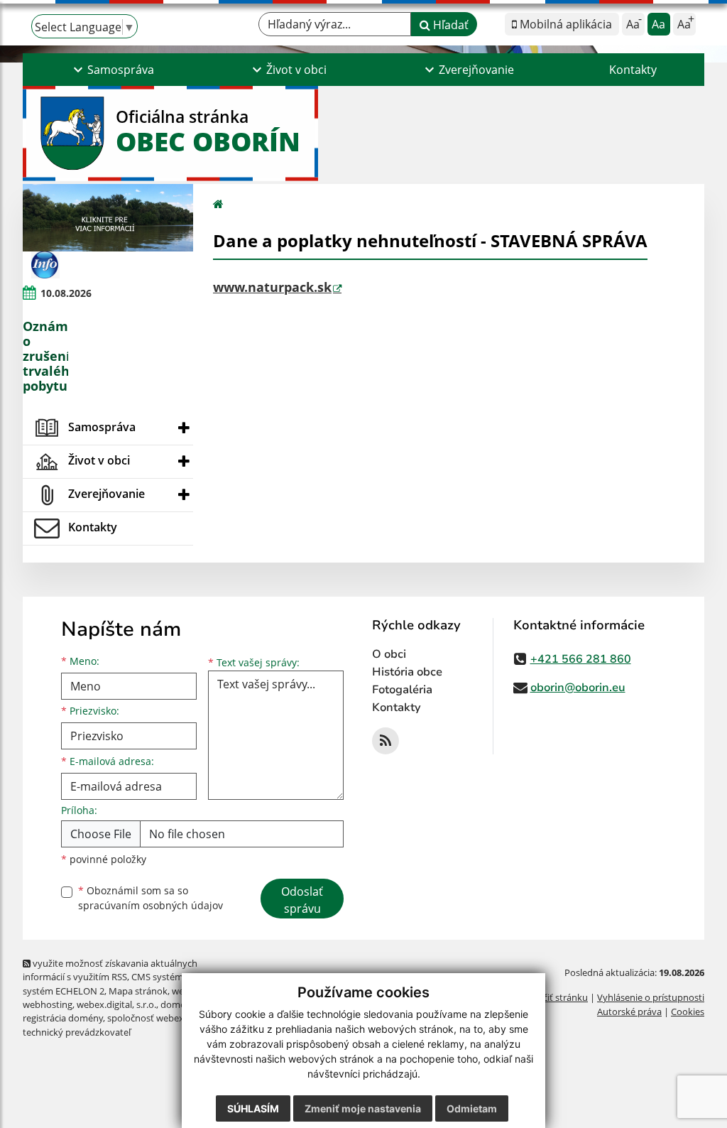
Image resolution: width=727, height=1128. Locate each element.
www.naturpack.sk (272, 286)
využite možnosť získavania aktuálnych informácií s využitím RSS (110, 970)
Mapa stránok (138, 991)
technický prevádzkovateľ (77, 1032)
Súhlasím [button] (253, 1108)
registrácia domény (63, 1018)
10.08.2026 (66, 293)
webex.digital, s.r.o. (116, 1004)
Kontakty (633, 69)
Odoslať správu (302, 900)
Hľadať (449, 25)
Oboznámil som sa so (150, 898)
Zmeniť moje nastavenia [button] (363, 1108)
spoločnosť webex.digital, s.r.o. (171, 1018)
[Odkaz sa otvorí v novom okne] (385, 740)
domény (177, 1004)
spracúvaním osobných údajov (150, 905)
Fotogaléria (402, 690)
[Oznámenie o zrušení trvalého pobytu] (45, 264)
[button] (112, 69)
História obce (407, 672)
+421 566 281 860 (580, 659)
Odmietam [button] (472, 1108)
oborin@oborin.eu (577, 687)
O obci (389, 654)
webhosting (47, 1004)
